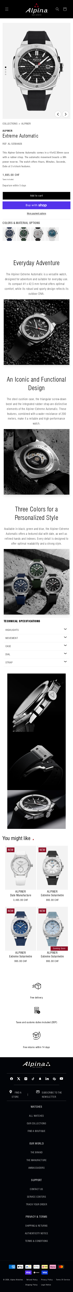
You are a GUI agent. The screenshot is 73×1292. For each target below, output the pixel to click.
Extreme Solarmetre (52, 895)
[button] (7, 9)
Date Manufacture (20, 895)
